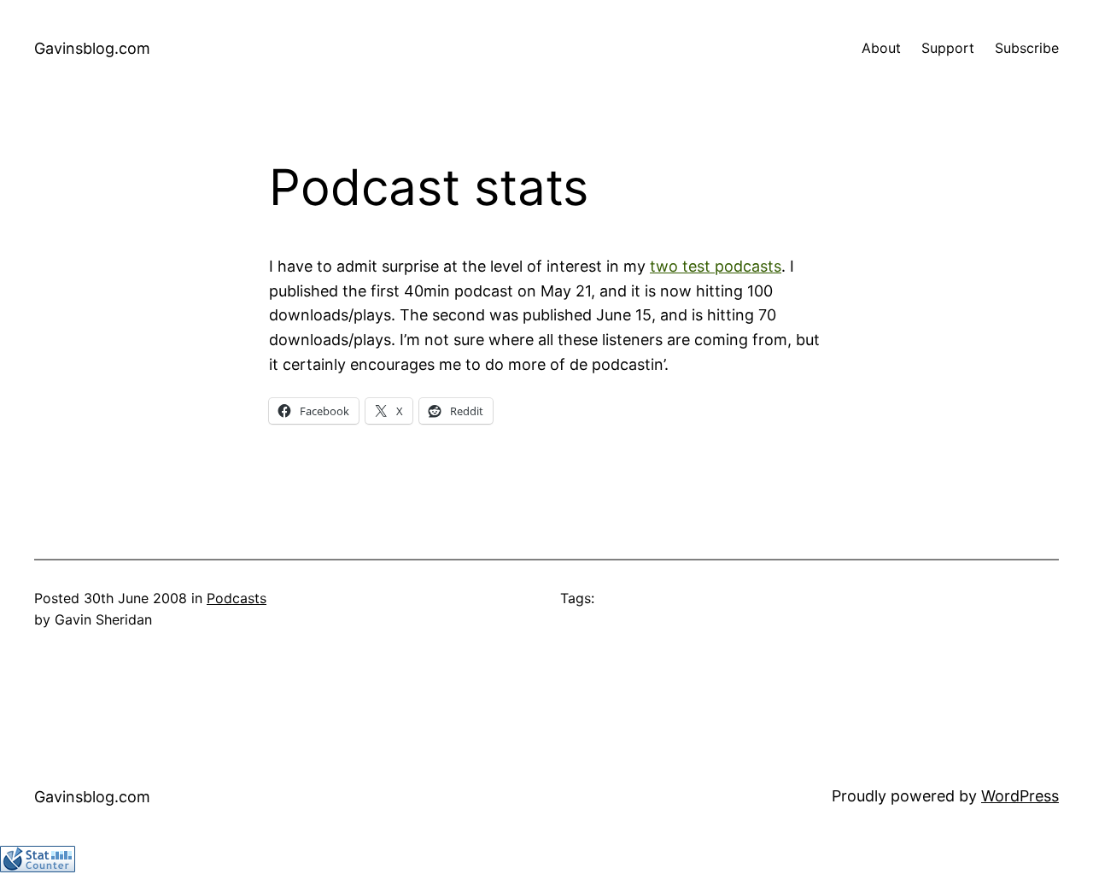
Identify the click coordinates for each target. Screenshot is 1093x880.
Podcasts (236, 598)
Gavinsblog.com (92, 48)
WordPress (1020, 796)
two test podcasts (715, 266)
